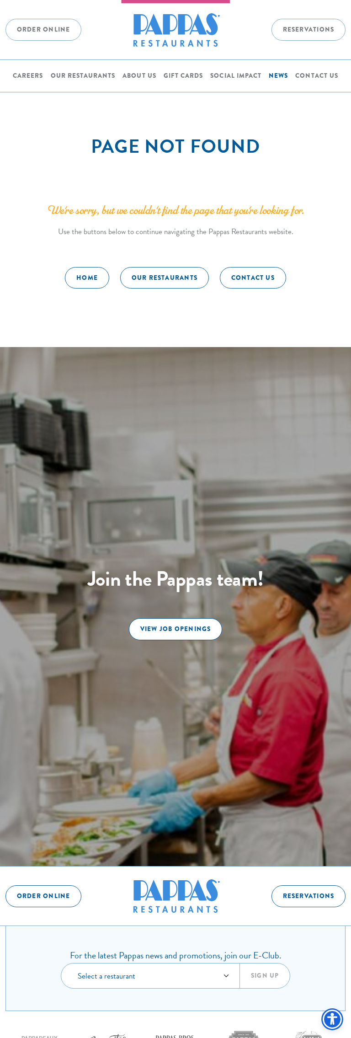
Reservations (309, 29)
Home (87, 277)
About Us (139, 75)
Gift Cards (183, 75)
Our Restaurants (83, 75)
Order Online (43, 29)
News (278, 75)
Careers (28, 75)
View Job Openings (175, 629)
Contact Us (316, 75)
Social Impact (235, 75)
